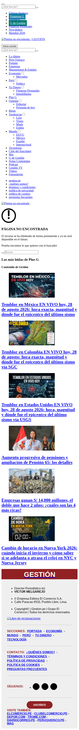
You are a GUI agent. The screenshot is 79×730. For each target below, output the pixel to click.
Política (20, 83)
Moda (19, 124)
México (20, 138)
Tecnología (15, 147)
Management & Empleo (23, 69)
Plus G (13, 97)
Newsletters (15, 29)
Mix (11, 154)
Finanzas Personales (20, 26)
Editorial (21, 104)
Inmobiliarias (23, 93)
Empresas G (17, 16)
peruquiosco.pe (50, 720)
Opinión (13, 100)
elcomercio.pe (19, 713)
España (20, 141)
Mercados (22, 76)
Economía (15, 73)
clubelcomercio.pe (50, 713)
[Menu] (2, 4)
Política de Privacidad (26, 660)
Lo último (14, 56)
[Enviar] (36, 7)
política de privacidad (21, 190)
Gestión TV (16, 167)
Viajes (19, 121)
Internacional (23, 144)
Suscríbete (39, 705)
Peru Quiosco (17, 59)
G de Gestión (18, 23)
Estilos (20, 127)
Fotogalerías (16, 174)
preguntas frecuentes (21, 197)
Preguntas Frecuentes (27, 669)
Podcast (13, 164)
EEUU (20, 134)
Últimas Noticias (18, 13)
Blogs (12, 110)
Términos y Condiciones (27, 656)
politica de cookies (19, 193)
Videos (13, 171)
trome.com (37, 716)
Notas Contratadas (19, 161)
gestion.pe (15, 180)
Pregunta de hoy (25, 107)
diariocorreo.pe (21, 720)
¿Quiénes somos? (40, 652)
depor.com (16, 716)
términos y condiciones (22, 187)
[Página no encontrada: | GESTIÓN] (23, 39)
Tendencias (15, 114)
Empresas (14, 19)
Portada (13, 63)
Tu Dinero (15, 87)
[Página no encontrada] (15, 203)
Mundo (13, 131)
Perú (11, 80)
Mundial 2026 (17, 33)
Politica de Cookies (23, 664)
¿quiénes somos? (18, 183)
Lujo (19, 117)
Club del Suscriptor (20, 151)
